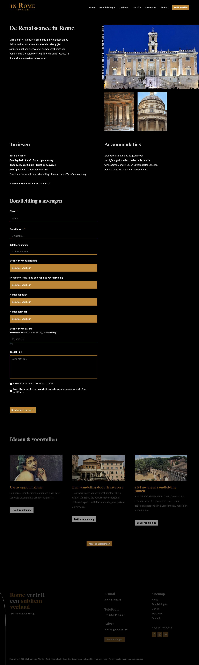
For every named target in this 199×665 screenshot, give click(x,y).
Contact (164, 8)
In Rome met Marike (35, 659)
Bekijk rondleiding (21, 509)
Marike (137, 8)
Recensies (150, 8)
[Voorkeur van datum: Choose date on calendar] (11, 344)
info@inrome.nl (112, 599)
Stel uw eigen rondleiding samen (156, 489)
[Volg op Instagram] (159, 634)
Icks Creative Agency (72, 659)
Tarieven (124, 8)
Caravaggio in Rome (26, 487)
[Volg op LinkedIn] (165, 634)
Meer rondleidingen (99, 543)
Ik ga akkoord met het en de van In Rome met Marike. (50, 390)
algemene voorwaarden (64, 389)
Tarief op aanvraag (43, 160)
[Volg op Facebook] (154, 634)
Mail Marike (181, 7)
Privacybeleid (115, 659)
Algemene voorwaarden (22, 183)
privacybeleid (40, 389)
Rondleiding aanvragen (22, 409)
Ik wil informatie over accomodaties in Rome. (34, 383)
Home (92, 8)
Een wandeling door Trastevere (98, 487)
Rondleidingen (107, 8)
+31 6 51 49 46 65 (114, 614)
